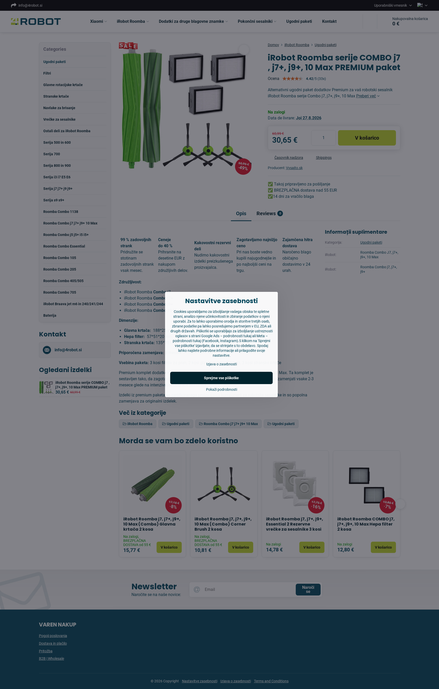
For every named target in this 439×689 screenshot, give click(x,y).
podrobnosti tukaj (237, 336)
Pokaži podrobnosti (221, 389)
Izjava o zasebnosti (221, 364)
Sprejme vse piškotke (221, 378)
